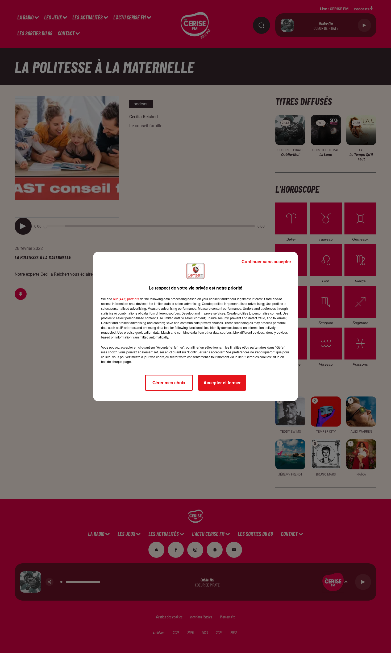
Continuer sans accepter (266, 261)
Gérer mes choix (168, 382)
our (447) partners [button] (126, 298)
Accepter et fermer (222, 382)
